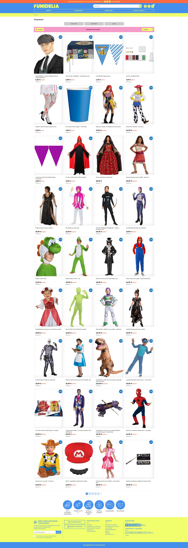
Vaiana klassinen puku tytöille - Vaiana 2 (137, 177)
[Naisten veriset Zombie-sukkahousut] (48, 104)
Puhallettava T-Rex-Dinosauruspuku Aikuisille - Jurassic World (109, 380)
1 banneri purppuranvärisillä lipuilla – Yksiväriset (45, 178)
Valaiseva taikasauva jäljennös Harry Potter (138, 481)
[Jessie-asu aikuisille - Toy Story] (139, 104)
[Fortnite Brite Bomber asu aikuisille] (139, 206)
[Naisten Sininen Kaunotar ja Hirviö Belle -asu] (79, 358)
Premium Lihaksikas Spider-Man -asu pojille (138, 430)
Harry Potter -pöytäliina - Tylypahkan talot (77, 76)
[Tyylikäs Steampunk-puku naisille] (139, 307)
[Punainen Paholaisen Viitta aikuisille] (79, 155)
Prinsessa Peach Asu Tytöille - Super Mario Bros (108, 481)
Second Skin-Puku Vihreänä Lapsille (76, 329)
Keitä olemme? (109, 534)
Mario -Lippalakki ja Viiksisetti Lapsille (76, 481)
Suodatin (40, 29)
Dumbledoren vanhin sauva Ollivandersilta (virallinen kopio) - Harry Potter (108, 431)
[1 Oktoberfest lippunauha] (109, 54)
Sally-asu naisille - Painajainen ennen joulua (108, 126)
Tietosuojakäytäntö (110, 529)
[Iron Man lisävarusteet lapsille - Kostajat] (48, 408)
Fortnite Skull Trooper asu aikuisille (45, 380)
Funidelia (36, 14)
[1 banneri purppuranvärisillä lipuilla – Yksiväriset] (48, 155)
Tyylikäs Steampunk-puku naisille (135, 329)
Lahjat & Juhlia (138, 10)
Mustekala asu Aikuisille (72, 228)
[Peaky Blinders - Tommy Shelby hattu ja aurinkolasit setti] (48, 54)
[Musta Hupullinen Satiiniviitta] (109, 155)
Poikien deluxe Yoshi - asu (73, 278)
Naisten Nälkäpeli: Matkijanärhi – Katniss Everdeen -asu (107, 228)
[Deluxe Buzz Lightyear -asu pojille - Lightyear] (109, 307)
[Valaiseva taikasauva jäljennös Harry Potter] (139, 459)
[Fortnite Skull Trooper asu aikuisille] (48, 358)
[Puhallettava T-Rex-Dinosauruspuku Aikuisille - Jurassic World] (109, 358)
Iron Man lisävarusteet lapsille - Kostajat (46, 430)
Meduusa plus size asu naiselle (44, 228)
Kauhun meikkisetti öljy (132, 76)
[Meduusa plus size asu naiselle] (48, 206)
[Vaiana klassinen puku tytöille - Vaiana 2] (139, 155)
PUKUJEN (74, 23)
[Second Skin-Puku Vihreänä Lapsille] (79, 307)
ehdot (50, 537)
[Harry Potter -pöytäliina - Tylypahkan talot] (79, 54)
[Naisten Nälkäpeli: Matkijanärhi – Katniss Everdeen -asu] (109, 206)
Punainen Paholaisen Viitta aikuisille (76, 177)
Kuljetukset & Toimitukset (94, 526)
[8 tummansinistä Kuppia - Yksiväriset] (79, 104)
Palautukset (90, 529)
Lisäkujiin (108, 10)
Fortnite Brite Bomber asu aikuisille (136, 228)
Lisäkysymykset (91, 531)
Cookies (107, 531)
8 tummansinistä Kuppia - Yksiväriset (76, 126)
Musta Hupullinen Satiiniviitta (104, 177)
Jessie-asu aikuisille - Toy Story (134, 126)
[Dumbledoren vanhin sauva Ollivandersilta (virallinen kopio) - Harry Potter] (109, 408)
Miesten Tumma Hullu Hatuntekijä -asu (107, 278)
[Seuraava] (101, 493)
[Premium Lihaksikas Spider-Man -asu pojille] (139, 408)
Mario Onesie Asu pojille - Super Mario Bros (138, 278)
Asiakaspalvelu (75, 522)
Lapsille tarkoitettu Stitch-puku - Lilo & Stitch (139, 380)
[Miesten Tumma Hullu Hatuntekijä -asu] (109, 256)
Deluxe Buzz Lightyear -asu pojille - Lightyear (108, 329)
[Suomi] (126, 525)
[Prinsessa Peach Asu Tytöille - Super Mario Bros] (109, 459)
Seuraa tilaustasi (75, 526)
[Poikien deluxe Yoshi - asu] (79, 256)
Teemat (48, 10)
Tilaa (58, 532)
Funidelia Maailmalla (111, 524)
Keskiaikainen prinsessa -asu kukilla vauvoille (48, 329)
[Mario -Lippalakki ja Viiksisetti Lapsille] (79, 459)
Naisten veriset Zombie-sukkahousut (45, 126)
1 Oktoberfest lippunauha (103, 76)
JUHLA (114, 23)
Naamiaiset (78, 10)
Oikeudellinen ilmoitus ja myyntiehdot (112, 527)
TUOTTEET (94, 23)
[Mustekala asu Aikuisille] (79, 206)
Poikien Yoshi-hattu (40, 278)
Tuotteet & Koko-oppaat (93, 528)
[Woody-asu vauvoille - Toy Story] (48, 459)
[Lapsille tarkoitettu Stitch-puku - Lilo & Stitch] (139, 358)
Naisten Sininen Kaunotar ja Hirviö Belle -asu (78, 380)
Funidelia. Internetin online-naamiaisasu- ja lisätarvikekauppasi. (46, 6)
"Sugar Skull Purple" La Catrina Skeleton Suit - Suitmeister (79, 431)
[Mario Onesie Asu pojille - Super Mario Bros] (139, 256)
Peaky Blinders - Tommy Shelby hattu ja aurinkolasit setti (46, 76)
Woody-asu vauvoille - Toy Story (44, 481)
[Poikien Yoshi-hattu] (48, 256)
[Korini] (152, 6)
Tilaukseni (89, 524)
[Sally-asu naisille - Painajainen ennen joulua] (109, 104)
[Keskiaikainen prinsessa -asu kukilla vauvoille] (48, 307)
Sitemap (107, 532)
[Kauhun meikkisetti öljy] (139, 54)
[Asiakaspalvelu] (149, 6)
